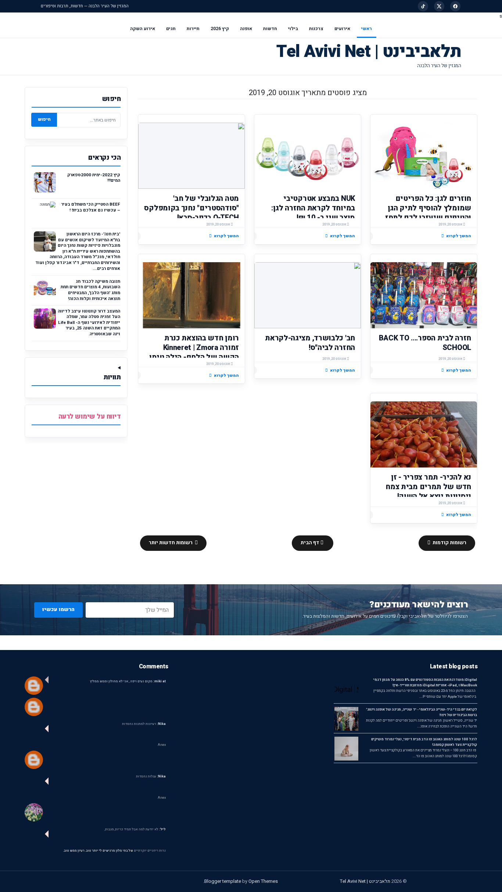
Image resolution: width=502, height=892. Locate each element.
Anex (162, 745)
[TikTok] (423, 6)
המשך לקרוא (458, 236)
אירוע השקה (142, 28)
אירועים (342, 28)
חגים (171, 28)
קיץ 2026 (220, 28)
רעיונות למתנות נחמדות (144, 724)
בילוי (293, 28)
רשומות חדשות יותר (171, 542)
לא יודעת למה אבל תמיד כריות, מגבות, (135, 829)
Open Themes (263, 881)
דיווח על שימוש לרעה (89, 417)
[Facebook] (455, 6)
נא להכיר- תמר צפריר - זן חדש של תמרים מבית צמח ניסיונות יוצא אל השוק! (428, 487)
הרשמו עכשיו (58, 609)
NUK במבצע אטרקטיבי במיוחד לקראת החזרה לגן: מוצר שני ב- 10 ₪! (313, 208)
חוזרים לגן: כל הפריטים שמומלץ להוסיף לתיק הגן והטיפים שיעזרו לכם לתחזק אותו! (425, 212)
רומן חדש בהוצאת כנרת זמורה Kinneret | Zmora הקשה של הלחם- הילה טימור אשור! (192, 352)
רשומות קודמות (448, 542)
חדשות (270, 28)
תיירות (193, 28)
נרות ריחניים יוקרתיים (150, 850)
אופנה (246, 28)
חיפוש (44, 119)
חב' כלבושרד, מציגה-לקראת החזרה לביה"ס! (310, 343)
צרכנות (316, 28)
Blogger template (222, 881)
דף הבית (310, 542)
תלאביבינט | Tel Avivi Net (368, 51)
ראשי (366, 28)
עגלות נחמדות (151, 776)
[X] (439, 6)
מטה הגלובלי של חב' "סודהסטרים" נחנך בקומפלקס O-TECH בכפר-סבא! (191, 208)
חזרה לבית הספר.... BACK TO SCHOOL (425, 343)
